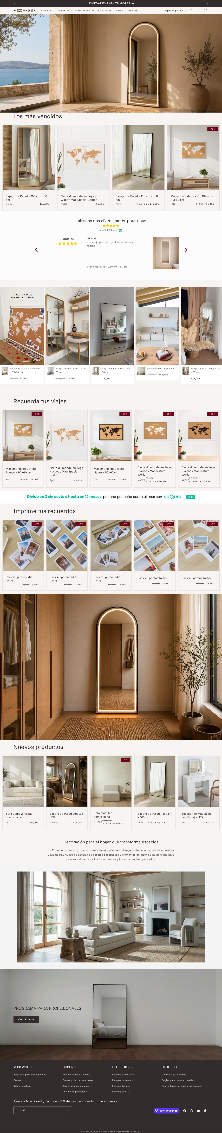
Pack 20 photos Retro (152, 578)
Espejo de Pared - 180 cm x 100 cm (137, 197)
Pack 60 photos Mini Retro (107, 578)
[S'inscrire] (68, 1110)
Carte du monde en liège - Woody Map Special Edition (79, 197)
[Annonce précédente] (14, 3)
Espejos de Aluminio (123, 1080)
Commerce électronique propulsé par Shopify (119, 1131)
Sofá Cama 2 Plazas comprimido (19, 815)
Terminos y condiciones (76, 1085)
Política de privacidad (75, 1091)
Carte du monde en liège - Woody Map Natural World (154, 471)
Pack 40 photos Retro (196, 578)
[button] (47, 10)
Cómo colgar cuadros (174, 1074)
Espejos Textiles (121, 1085)
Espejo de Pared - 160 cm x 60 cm (26, 197)
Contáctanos (26, 1019)
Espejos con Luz (121, 1091)
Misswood (94, 1131)
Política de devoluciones (76, 1074)
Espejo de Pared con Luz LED (66, 815)
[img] (111, 225)
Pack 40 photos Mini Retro (63, 578)
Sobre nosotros (21, 1085)
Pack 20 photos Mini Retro (19, 578)
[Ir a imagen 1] (109, 735)
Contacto (18, 1080)
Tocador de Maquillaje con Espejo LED (197, 815)
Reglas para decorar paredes (178, 1080)
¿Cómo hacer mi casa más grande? (182, 1085)
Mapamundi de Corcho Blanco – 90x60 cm (192, 197)
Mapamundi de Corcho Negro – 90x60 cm (109, 470)
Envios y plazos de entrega (78, 1080)
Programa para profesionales (29, 1074)
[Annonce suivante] (207, 3)
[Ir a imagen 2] (112, 735)
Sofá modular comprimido (103, 814)
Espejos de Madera (123, 1074)
